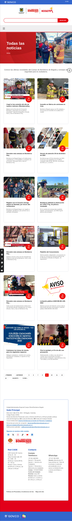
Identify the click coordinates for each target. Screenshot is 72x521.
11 (57, 375)
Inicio (8, 53)
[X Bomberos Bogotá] (2, 258)
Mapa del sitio (40, 491)
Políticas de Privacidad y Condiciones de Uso (20, 491)
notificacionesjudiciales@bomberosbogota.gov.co (35, 427)
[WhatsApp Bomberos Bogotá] (2, 262)
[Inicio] (36, 10)
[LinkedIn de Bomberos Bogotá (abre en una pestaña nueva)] (32, 435)
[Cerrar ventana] (69, 70)
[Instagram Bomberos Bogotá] (2, 255)
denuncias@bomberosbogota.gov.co (38, 423)
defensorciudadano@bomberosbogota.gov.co (19, 425)
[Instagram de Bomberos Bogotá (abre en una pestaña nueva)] (18, 435)
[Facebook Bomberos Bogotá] (2, 251)
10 (52, 375)
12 (62, 375)
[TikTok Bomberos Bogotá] (2, 266)
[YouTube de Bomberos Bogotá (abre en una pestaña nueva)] (27, 435)
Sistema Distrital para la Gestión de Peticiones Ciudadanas (35, 420)
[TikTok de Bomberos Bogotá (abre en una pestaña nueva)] (22, 435)
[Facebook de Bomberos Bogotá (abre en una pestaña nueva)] (8, 435)
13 (6, 378)
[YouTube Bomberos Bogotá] (2, 270)
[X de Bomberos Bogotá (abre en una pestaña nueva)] (13, 435)
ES (67, 1)
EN (66, 1)
